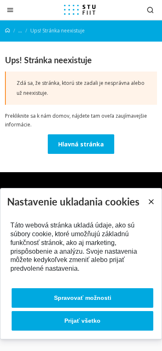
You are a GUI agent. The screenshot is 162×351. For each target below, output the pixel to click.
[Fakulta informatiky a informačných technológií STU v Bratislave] (80, 10)
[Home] (7, 30)
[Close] (151, 202)
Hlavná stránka (81, 144)
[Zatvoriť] (10, 10)
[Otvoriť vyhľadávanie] (150, 10)
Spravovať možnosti (82, 297)
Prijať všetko (82, 320)
